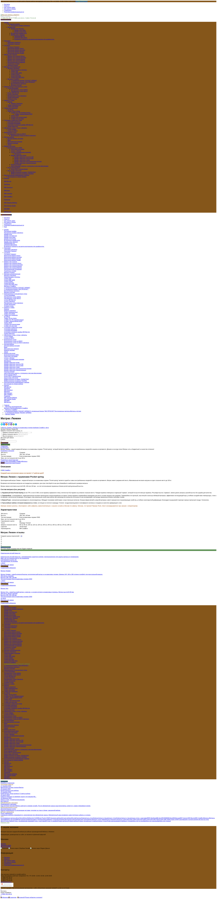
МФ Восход (7, 778)
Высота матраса (7, 436)
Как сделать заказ (9, 7)
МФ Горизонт (8, 769)
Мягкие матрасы (21, 819)
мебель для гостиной (137, 821)
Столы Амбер (9, 821)
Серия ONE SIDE (9, 656)
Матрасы (24, 461)
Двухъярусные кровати (11, 725)
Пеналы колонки (9, 748)
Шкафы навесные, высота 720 (13, 740)
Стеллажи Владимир (10, 706)
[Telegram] (9, 424)
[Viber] (11, 424)
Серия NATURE (9, 659)
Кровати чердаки (9, 726)
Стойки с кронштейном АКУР (13, 697)
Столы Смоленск (9, 677)
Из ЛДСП (7, 693)
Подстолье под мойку (11, 732)
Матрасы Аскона (9, 648)
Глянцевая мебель (55, 818)
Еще (5, 227)
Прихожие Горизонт (10, 627)
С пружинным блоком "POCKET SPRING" (17, 411)
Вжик (5, 723)
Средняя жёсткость (199, 819)
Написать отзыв (6, 547)
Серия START (8, 658)
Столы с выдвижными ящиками (14, 735)
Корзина (3, 843)
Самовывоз (7, 10)
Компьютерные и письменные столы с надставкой (132, 818)
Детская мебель (66, 818)
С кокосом (125, 819)
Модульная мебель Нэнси (12, 632)
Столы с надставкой (39, 821)
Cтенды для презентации (12, 700)
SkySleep (7, 764)
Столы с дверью (9, 734)
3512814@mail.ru (6, 882)
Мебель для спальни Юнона (13, 642)
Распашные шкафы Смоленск (13, 609)
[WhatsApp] (14, 424)
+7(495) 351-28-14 (6, 894)
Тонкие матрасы (63, 821)
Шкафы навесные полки (11, 739)
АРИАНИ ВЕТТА (9, 619)
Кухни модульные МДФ (11, 731)
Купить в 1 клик (5, 444)
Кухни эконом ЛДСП (10, 751)
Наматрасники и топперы (12, 653)
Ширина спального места (10, 432)
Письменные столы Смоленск (13, 679)
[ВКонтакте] (4, 424)
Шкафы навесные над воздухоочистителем (17, 745)
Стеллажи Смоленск (10, 705)
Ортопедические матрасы (64, 819)
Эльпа (6, 728)
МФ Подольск (8, 766)
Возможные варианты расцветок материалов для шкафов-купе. (24, 622)
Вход (77, 1)
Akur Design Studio (10, 775)
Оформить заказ (6, 845)
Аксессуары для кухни (11, 754)
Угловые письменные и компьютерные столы (92, 821)
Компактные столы (87, 818)
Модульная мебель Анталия (13, 633)
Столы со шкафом (52, 821)
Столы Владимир (9, 671)
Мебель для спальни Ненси (12, 639)
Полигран (7, 772)
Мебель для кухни (10, 819)
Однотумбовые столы (49, 819)
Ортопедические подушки (81, 819)
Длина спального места (10, 434)
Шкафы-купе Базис (10, 615)
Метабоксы (7, 737)
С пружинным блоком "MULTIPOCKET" (42, 411)
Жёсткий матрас (76, 818)
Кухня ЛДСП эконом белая (12, 752)
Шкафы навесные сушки (12, 743)
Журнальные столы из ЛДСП (13, 717)
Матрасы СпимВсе (22, 408)
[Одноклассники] (6, 424)
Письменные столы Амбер (12, 673)
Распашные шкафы (10, 607)
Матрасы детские (75, 411)
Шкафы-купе (8, 610)
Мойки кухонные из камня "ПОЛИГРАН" (16, 755)
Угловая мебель (73, 821)
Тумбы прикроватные (11, 688)
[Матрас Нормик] (108, 569)
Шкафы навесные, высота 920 (13, 742)
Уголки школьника (9, 681)
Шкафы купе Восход (10, 612)
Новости (6, 6)
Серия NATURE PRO (10, 661)
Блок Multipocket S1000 (31, 818)
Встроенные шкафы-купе (12, 616)
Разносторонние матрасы (114, 819)
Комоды (6, 685)
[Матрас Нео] (108, 587)
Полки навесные (9, 710)
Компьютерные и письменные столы (104, 818)
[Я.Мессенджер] (2, 424)
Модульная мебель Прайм (12, 636)
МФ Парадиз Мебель (10, 774)
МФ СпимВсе (17, 461)
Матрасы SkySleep (10, 408)
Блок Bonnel (20, 818)
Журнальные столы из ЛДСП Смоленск (16, 719)
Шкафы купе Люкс (10, 613)
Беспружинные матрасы (62, 411)
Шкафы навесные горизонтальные (15, 746)
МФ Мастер (7, 763)
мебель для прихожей (151, 821)
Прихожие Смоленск (10, 626)
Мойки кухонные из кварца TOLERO (15, 757)
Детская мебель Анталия (12, 722)
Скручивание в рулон (186, 819)
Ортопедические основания (13, 645)
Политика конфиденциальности (14, 12)
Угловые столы (9, 682)
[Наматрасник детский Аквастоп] (108, 551)
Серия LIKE (7, 655)
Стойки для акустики (10, 702)
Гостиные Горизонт (10, 630)
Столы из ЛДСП (9, 714)
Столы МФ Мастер (10, 676)
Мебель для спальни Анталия (13, 641)
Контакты (7, 4)
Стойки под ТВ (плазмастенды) (14, 696)
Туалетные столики (10, 647)
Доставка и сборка (10, 9)
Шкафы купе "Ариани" (11, 618)
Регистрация (84, 1)
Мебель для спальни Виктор (13, 644)
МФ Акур (159, 818)
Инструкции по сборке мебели (13, 760)
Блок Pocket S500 (44, 818)
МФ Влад (7, 768)
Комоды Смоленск (10, 687)
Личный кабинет (6, 847)
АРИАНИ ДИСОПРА (10, 621)
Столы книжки (8, 713)
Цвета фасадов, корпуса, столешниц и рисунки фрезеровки (23, 749)
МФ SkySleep (152, 818)
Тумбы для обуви (9, 690)
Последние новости (7, 784)
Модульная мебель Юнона (12, 635)
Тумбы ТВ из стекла (10, 694)
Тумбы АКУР (8, 699)
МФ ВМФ (7, 777)
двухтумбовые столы (124, 821)
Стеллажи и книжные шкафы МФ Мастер (17, 708)
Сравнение (4, 781)
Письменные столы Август (12, 674)
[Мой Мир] (16, 424)
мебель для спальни (7, 461)
